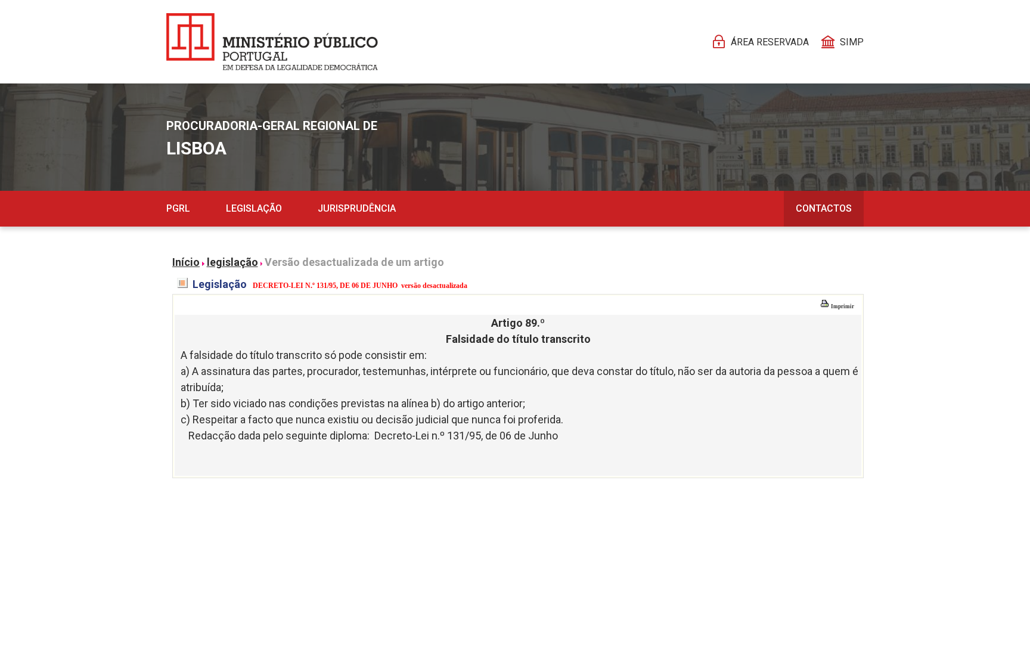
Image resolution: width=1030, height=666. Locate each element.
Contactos (824, 208)
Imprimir (842, 306)
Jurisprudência (357, 208)
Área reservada (770, 42)
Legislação (254, 208)
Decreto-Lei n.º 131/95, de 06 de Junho (466, 435)
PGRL (178, 208)
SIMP (852, 42)
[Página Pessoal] (272, 41)
